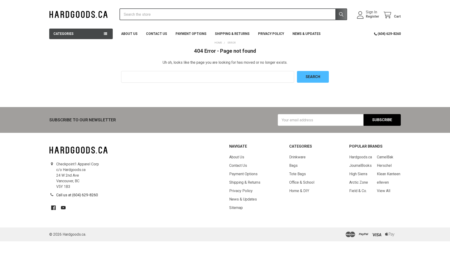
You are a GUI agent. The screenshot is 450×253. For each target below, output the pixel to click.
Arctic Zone (358, 182)
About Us (129, 34)
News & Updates (306, 34)
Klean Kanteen (388, 174)
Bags (293, 165)
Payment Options (191, 34)
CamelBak (385, 157)
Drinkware (297, 157)
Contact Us (156, 34)
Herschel (384, 165)
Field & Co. (358, 191)
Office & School (301, 182)
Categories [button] (63, 34)
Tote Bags (297, 174)
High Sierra (358, 174)
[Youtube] (63, 208)
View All (383, 191)
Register (372, 16)
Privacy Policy (271, 34)
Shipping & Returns (232, 34)
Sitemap (236, 207)
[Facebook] (53, 208)
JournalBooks (360, 165)
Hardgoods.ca (360, 157)
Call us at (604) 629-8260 (77, 195)
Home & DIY (299, 191)
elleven (383, 182)
